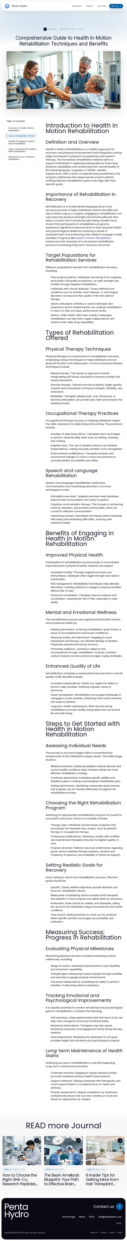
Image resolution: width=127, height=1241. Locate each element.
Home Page (68, 1216)
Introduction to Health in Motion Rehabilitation (21, 129)
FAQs (92, 1216)
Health (81, 29)
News (82, 1216)
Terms (112, 1232)
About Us (94, 1232)
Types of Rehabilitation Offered (21, 136)
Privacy (104, 1232)
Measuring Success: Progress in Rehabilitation (22, 158)
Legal (119, 1232)
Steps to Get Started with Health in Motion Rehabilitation (22, 150)
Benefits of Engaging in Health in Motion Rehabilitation (22, 142)
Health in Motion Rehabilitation (93, 238)
